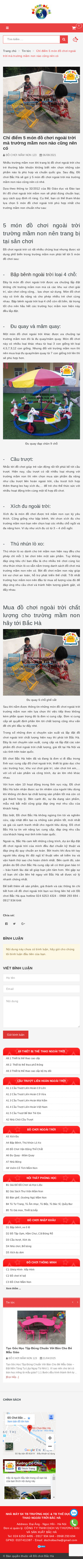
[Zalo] (74, 1513)
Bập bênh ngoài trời (31, 274)
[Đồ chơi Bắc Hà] (41, 11)
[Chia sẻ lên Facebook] (6, 923)
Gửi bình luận (15, 1034)
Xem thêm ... (13, 1288)
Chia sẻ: (9, 915)
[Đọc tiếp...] (12, 1377)
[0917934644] (74, 1523)
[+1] (23, 923)
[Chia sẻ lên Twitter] (14, 923)
